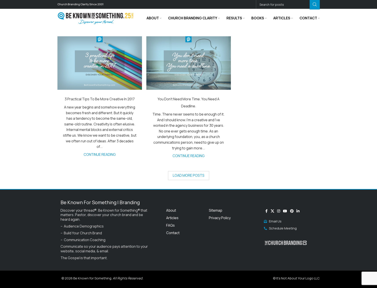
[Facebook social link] (266, 211)
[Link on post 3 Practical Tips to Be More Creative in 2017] (99, 63)
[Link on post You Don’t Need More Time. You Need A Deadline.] (188, 63)
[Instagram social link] (278, 211)
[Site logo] (95, 17)
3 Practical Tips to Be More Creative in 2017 (100, 99)
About (171, 210)
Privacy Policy (220, 217)
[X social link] (272, 211)
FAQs (170, 225)
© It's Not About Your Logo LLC (296, 278)
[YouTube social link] (285, 211)
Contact (173, 232)
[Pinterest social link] (292, 211)
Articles (172, 217)
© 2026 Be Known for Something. (102, 278)
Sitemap (215, 210)
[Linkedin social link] (298, 211)
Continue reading (100, 154)
